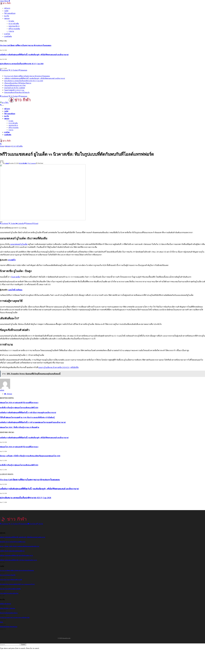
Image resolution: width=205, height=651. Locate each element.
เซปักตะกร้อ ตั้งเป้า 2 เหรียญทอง (7, 608)
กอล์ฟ (6, 11)
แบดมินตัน (8, 36)
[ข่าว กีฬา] (15, 102)
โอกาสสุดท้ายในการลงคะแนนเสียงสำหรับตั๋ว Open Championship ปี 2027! (17, 584)
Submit (23, 644)
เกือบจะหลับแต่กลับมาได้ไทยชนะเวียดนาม (17, 83)
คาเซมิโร (12, 260)
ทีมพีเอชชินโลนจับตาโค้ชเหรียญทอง (8, 626)
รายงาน (11, 31)
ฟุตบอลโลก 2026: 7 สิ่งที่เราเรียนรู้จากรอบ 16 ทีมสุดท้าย (19, 427)
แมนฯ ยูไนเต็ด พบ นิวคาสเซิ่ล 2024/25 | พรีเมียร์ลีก (58, 367)
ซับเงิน (1, 622)
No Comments (32, 163)
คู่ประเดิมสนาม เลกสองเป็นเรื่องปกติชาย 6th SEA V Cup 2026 (21, 64)
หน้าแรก (7, 8)
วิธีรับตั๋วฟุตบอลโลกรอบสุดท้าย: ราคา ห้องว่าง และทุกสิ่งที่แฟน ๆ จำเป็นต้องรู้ (27, 417)
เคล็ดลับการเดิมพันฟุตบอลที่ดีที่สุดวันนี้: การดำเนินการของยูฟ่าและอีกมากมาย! (28, 412)
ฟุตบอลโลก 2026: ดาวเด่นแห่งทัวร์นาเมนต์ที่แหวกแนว (19, 402)
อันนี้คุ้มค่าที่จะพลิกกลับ (5, 603)
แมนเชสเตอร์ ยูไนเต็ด (18, 244)
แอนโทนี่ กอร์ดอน (15, 290)
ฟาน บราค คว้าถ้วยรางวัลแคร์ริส (7, 575)
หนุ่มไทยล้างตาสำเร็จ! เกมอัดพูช (14, 88)
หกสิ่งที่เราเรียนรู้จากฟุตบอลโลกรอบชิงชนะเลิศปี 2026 (19, 407)
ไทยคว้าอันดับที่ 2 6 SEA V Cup (14, 90)
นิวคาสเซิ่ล (15, 277)
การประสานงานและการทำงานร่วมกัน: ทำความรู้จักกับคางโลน (14, 617)
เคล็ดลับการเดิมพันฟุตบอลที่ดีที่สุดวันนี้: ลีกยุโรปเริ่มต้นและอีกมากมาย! (16, 555)
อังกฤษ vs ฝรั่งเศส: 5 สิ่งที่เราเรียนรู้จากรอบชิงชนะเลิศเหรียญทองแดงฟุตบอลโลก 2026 (30, 456)
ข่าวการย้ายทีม (14, 23)
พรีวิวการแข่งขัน (14, 29)
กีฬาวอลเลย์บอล (9, 13)
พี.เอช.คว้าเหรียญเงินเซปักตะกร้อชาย (8, 613)
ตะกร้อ (6, 16)
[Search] (1, 105)
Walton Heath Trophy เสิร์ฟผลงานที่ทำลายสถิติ (11, 579)
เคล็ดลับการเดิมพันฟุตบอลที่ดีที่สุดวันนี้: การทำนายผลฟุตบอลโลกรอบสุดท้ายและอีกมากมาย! (33, 422)
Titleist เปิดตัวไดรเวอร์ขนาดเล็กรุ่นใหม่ (9, 593)
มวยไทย (7, 34)
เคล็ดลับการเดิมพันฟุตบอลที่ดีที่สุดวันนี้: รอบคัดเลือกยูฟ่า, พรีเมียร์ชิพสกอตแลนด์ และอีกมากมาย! (34, 55)
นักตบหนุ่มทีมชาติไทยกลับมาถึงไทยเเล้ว (17, 92)
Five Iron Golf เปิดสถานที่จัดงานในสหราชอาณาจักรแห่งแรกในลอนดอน (25, 45)
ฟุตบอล (7, 18)
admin (7, 163)
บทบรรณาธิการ (14, 26)
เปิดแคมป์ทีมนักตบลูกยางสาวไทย (15, 85)
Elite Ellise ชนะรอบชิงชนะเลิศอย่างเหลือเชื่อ (10, 588)
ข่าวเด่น (11, 21)
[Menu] (3, 105)
